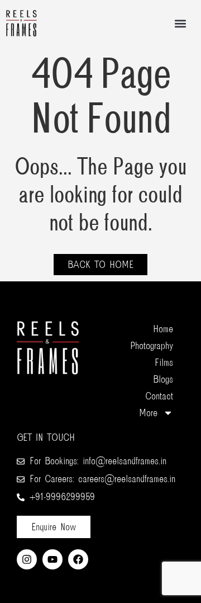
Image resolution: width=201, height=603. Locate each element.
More (148, 413)
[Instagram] (27, 559)
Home (163, 329)
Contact (159, 396)
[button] (180, 23)
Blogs (163, 379)
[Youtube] (52, 559)
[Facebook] (78, 559)
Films (164, 362)
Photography (151, 346)
